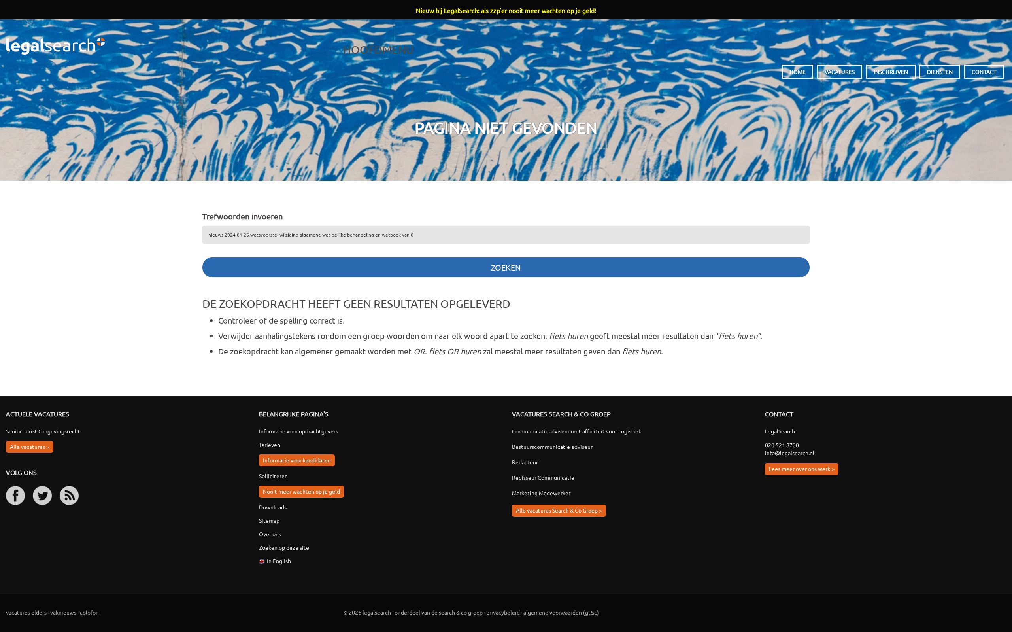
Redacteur (525, 461)
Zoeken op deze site (284, 547)
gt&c (591, 612)
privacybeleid (503, 612)
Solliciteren (273, 475)
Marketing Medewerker (541, 492)
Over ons (270, 533)
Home (797, 71)
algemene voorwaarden (552, 612)
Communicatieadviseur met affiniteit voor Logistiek (576, 431)
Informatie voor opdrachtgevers (298, 431)
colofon (89, 612)
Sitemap (269, 520)
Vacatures (840, 71)
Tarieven (269, 444)
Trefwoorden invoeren (242, 216)
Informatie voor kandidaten (297, 460)
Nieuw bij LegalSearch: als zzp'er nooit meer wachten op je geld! (506, 10)
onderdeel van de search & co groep (439, 612)
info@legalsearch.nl (789, 452)
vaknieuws (63, 612)
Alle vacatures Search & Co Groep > (559, 510)
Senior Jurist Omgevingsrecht (43, 431)
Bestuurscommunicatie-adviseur (552, 446)
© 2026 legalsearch (367, 612)
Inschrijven (891, 71)
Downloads (273, 507)
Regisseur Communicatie (543, 477)
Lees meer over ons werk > (802, 468)
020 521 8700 (782, 444)
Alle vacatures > (29, 446)
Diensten (940, 71)
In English (279, 560)
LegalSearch (55, 46)
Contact (984, 71)
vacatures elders (26, 612)
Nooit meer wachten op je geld (301, 491)
